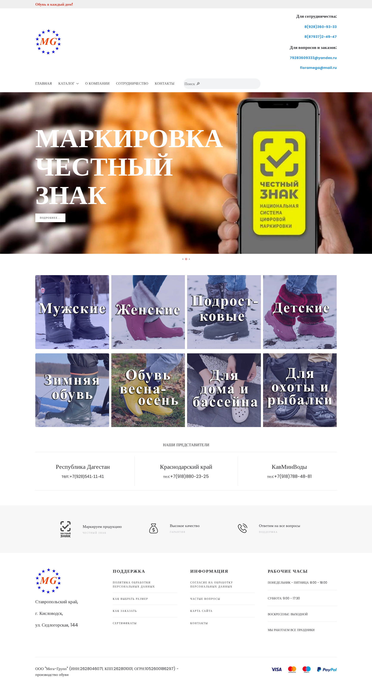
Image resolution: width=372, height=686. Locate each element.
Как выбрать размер (130, 599)
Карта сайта (201, 611)
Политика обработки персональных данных (134, 585)
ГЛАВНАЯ (43, 83)
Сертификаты (125, 623)
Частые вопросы (205, 599)
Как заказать (125, 611)
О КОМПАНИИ (97, 83)
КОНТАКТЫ (164, 83)
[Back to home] (48, 42)
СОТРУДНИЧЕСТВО (132, 83)
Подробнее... (50, 218)
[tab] (183, 259)
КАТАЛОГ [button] (66, 83)
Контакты (199, 623)
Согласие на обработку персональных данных (211, 585)
